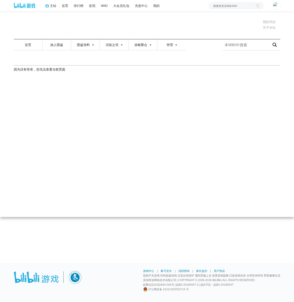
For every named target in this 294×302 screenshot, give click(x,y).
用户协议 (219, 271)
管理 (170, 45)
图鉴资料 (84, 45)
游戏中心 (148, 271)
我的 (156, 6)
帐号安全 (166, 271)
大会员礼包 (121, 6)
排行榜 (78, 6)
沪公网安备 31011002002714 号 (168, 289)
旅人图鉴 (56, 45)
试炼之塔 (112, 45)
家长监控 (201, 271)
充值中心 (141, 6)
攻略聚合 (141, 45)
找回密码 (183, 271)
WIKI (104, 6)
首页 (65, 6)
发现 (92, 6)
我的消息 (269, 22)
